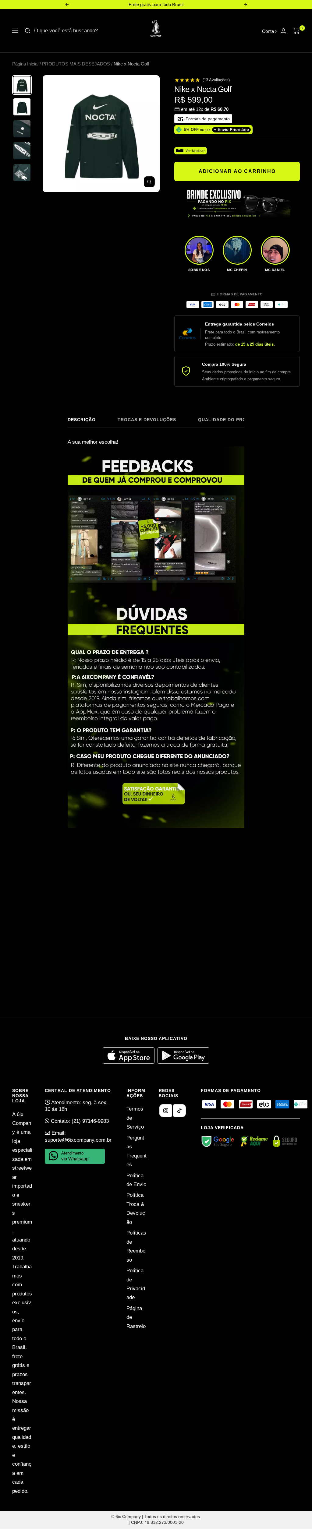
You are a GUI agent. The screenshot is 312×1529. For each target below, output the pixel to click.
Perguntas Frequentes (136, 1151)
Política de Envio (136, 1180)
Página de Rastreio (136, 1317)
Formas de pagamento (207, 118)
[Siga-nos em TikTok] (179, 1110)
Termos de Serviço (135, 1118)
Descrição (82, 419)
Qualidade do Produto (229, 419)
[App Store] (130, 1062)
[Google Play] (183, 1062)
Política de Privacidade (135, 1284)
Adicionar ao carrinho (237, 171)
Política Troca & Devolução (135, 1208)
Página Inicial (25, 63)
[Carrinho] (296, 31)
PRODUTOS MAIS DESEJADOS (76, 63)
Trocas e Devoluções (147, 419)
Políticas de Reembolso (136, 1246)
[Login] (283, 30)
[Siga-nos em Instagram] (166, 1110)
